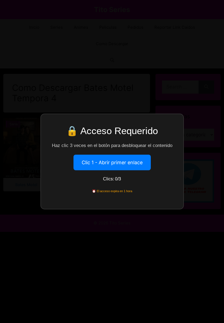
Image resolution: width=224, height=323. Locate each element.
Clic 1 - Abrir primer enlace (112, 162)
